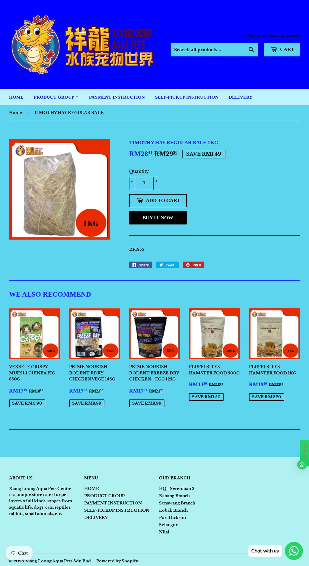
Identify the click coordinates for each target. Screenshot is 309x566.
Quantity (139, 171)
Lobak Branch (173, 510)
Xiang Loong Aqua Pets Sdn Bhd (58, 561)
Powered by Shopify (117, 561)
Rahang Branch (174, 495)
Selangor (168, 524)
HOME (16, 97)
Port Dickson (172, 517)
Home (15, 112)
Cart (286, 49)
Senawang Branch (177, 503)
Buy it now (157, 218)
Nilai (164, 532)
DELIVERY (241, 97)
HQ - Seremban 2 (176, 488)
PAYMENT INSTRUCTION (117, 97)
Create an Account (284, 35)
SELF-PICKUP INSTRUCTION (186, 97)
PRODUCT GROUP (54, 97)
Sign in (254, 35)
